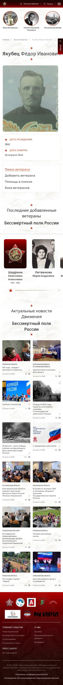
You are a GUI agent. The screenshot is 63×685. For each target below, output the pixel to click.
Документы (39, 642)
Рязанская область (9, 575)
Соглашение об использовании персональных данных (31, 678)
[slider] (10, 290)
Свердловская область (41, 575)
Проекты (38, 631)
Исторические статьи (11, 643)
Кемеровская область (41, 485)
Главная (5, 40)
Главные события (12, 627)
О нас (37, 627)
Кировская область (9, 364)
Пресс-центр (9, 648)
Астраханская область (11, 485)
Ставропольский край (10, 530)
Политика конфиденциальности (31, 674)
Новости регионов (10, 631)
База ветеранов (20, 40)
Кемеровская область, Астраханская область (41, 365)
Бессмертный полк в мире (13, 635)
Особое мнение (9, 639)
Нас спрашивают (9, 653)
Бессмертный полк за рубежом (43, 637)
